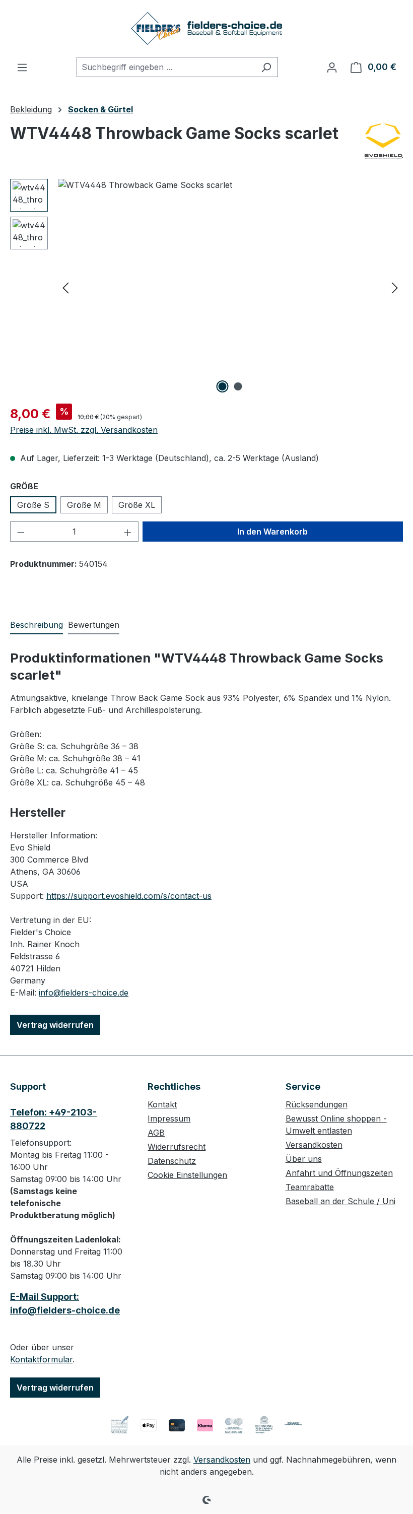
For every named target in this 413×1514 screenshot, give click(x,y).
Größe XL (136, 505)
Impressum (169, 1118)
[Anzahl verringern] (20, 531)
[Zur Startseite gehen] (206, 28)
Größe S (33, 505)
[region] (206, 287)
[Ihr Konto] (332, 67)
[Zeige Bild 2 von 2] (238, 386)
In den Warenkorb (272, 531)
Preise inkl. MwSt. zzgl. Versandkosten (84, 430)
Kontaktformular (41, 1359)
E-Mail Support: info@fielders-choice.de (65, 1303)
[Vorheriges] (65, 287)
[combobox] (166, 67)
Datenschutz (172, 1161)
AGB (156, 1133)
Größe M (84, 505)
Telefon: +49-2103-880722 (53, 1119)
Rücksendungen (317, 1104)
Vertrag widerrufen (55, 1025)
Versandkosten (314, 1145)
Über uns (304, 1159)
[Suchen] (266, 67)
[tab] (36, 625)
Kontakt (162, 1104)
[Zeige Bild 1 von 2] (223, 386)
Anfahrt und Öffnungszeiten (339, 1173)
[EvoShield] (384, 141)
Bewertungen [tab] (93, 625)
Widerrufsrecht (176, 1147)
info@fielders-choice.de (83, 993)
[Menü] (22, 67)
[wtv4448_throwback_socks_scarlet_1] (230, 287)
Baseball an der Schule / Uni (340, 1201)
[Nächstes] (394, 287)
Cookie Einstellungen (187, 1175)
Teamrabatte (310, 1187)
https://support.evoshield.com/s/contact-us (129, 896)
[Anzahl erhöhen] (128, 531)
